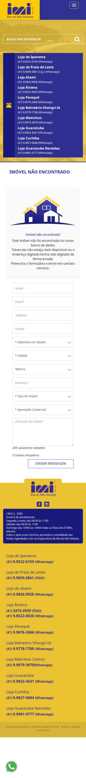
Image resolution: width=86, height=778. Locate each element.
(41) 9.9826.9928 (28, 82)
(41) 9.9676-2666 (28, 102)
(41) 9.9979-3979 (28, 122)
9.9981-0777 (24, 714)
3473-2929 (22, 610)
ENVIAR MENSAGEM (50, 463)
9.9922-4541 (24, 681)
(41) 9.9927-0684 (28, 143)
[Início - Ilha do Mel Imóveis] (20, 9)
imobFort (36, 727)
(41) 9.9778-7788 (28, 112)
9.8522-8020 (24, 615)
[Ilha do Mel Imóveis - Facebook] (39, 504)
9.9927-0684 (24, 697)
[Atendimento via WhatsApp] (11, 766)
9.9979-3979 (23, 664)
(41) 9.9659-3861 (28, 72)
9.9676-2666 (24, 632)
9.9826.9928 (24, 594)
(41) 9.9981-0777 (28, 153)
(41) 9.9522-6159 (28, 61)
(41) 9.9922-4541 (28, 132)
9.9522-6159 (24, 561)
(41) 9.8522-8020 (28, 92)
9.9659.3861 (24, 577)
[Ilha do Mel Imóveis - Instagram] (46, 504)
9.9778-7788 (24, 648)
